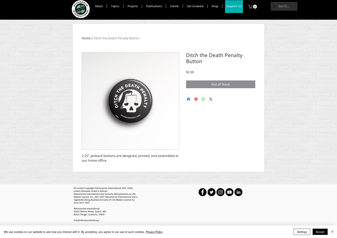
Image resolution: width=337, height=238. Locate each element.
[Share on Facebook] (188, 99)
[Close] (332, 232)
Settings (302, 232)
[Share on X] (210, 99)
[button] (99, 6)
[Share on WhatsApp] (203, 99)
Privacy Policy (154, 232)
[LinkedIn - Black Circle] (238, 192)
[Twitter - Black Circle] (212, 192)
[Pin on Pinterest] (196, 99)
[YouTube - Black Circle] (229, 192)
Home (86, 38)
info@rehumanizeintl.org (86, 220)
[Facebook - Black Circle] (203, 192)
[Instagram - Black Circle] (220, 192)
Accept (320, 232)
